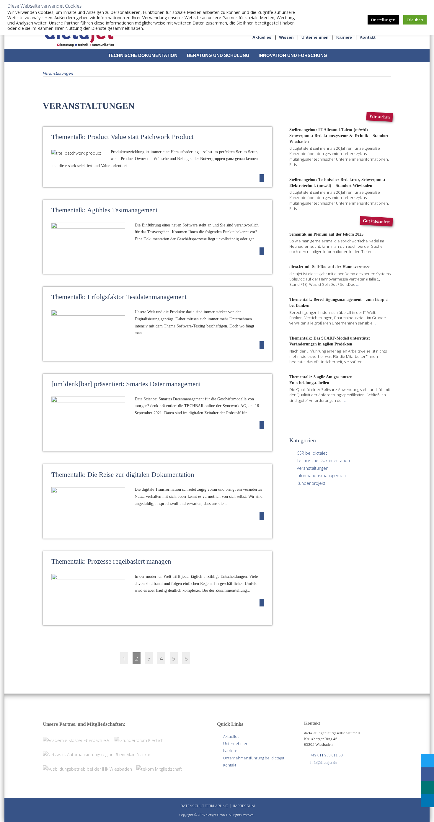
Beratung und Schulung (218, 55)
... (300, 164)
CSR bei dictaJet (312, 453)
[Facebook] (427, 774)
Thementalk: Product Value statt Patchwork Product (122, 137)
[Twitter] (427, 760)
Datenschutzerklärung (204, 805)
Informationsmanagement (322, 475)
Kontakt (368, 37)
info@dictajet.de (323, 762)
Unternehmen (315, 37)
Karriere (344, 37)
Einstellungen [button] (383, 19)
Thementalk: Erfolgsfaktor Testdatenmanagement (119, 297)
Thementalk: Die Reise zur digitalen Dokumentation (122, 474)
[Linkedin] (427, 800)
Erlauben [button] (415, 19)
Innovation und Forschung (293, 55)
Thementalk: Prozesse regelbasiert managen (111, 561)
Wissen (286, 37)
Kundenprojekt (311, 483)
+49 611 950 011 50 (326, 755)
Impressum (244, 805)
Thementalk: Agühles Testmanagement (104, 210)
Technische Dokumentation (142, 55)
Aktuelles (261, 37)
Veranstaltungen (312, 468)
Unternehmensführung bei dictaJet (253, 758)
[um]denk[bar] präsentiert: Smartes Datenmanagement (126, 384)
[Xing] (427, 787)
